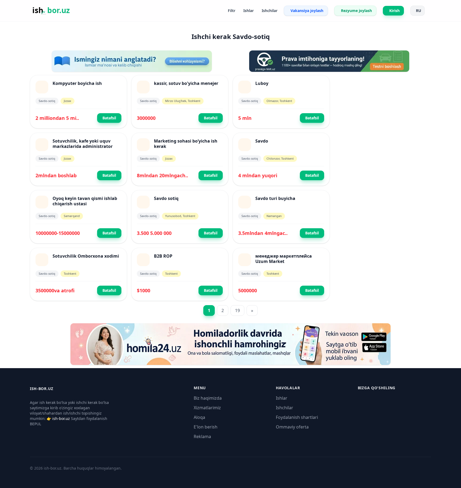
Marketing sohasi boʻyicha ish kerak (185, 143)
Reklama (202, 436)
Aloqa (199, 417)
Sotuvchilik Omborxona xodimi (86, 256)
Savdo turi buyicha (275, 198)
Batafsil (109, 117)
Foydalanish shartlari (297, 417)
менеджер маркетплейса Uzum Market (283, 258)
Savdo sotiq (166, 198)
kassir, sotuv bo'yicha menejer (186, 83)
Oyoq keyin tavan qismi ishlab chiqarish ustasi (85, 201)
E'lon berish (205, 427)
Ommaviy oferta (292, 427)
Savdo (261, 141)
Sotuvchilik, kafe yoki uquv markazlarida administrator (83, 143)
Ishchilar (284, 408)
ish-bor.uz (61, 418)
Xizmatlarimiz (207, 408)
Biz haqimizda (208, 398)
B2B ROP (163, 256)
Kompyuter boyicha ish (77, 83)
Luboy (261, 83)
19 (237, 310)
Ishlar (281, 398)
